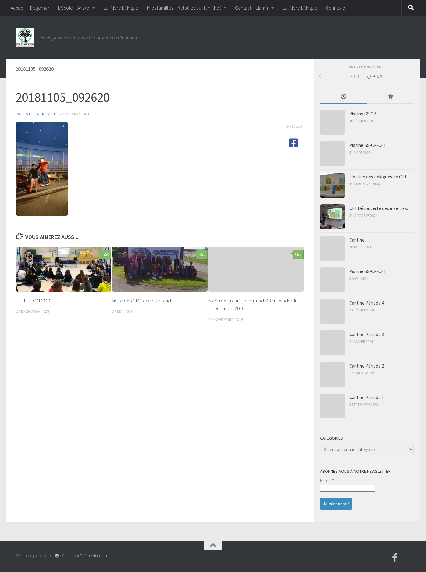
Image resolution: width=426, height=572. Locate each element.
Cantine (357, 240)
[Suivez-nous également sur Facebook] (394, 557)
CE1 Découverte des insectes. (378, 208)
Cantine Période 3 (366, 334)
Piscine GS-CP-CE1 (367, 145)
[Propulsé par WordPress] (57, 556)
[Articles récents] (343, 97)
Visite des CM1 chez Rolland (141, 300)
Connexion (337, 8)
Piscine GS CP (362, 114)
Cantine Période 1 (366, 397)
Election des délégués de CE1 (378, 177)
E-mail (327, 480)
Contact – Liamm (252, 8)
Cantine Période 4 (366, 303)
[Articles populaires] (390, 97)
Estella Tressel (40, 114)
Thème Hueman (93, 555)
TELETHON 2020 (33, 300)
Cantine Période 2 (366, 366)
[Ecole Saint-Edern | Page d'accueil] (25, 37)
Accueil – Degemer (30, 8)
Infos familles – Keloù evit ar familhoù (184, 8)
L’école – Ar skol (74, 8)
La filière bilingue (121, 8)
